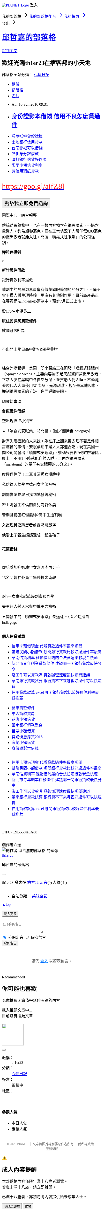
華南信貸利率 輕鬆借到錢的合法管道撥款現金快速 (55, 658)
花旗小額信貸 (23, 719)
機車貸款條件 (23, 708)
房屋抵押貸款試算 (27, 136)
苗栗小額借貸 (23, 731)
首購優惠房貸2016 (27, 737)
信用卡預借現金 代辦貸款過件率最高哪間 (47, 646)
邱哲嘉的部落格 (29, 37)
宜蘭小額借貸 (23, 743)
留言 (43, 882)
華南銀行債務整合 (27, 725)
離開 (28, 1206)
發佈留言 (10, 943)
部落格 (17, 90)
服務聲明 (52, 1149)
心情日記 (41, 75)
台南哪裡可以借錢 (27, 148)
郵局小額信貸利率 (27, 165)
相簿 (15, 84)
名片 (15, 96)
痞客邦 (33, 882)
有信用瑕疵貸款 (25, 171)
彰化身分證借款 (25, 154)
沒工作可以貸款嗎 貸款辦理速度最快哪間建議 (51, 675)
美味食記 (39, 896)
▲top (6, 904)
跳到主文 (9, 51)
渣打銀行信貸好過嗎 (29, 160)
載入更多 (10, 914)
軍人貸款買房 (23, 714)
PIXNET (22, 1144)
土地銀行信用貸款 (27, 142)
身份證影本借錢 (25, 748)
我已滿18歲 (12, 1206)
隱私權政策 (86, 1144)
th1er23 (8, 855)
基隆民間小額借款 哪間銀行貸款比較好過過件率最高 (57, 652)
